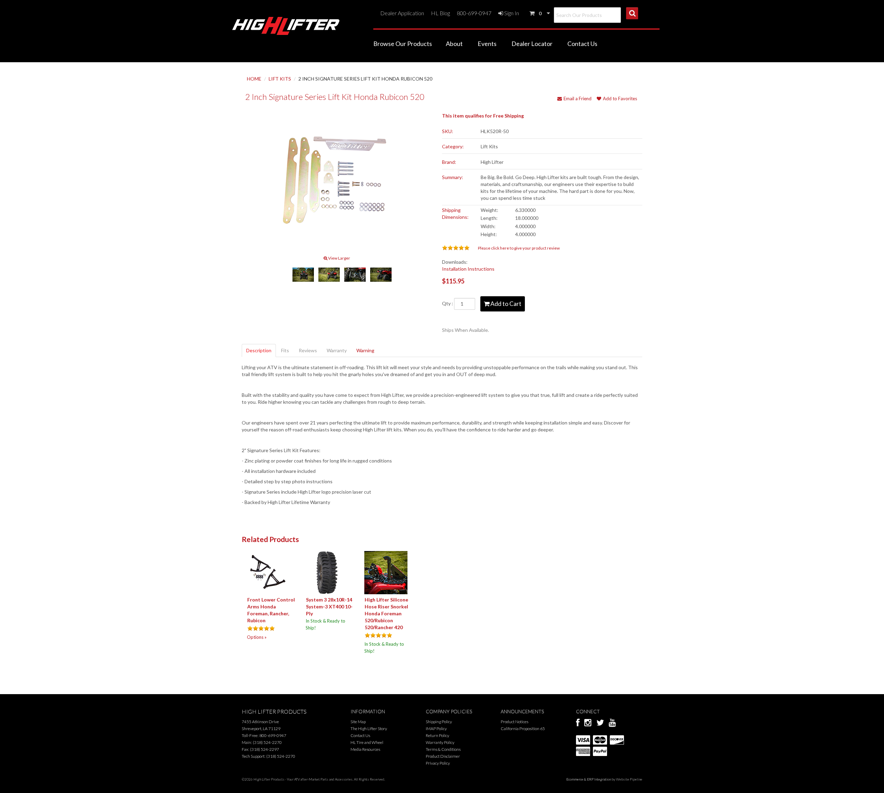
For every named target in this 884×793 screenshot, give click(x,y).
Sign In (511, 13)
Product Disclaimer (443, 756)
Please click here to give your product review (519, 248)
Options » (257, 637)
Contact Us (582, 43)
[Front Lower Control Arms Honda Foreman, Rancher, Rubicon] (268, 572)
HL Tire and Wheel (366, 742)
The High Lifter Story (368, 728)
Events (487, 43)
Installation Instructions (468, 269)
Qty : (448, 303)
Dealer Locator (531, 43)
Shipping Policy (439, 721)
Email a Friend (578, 98)
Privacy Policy (438, 763)
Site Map (358, 721)
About (454, 43)
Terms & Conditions (443, 749)
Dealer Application (402, 13)
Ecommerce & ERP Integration (588, 779)
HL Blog (440, 13)
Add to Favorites (620, 98)
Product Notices (514, 721)
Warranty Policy (440, 742)
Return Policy (437, 735)
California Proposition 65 (523, 728)
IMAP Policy (436, 728)
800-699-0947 (474, 13)
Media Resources (365, 749)
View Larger (338, 258)
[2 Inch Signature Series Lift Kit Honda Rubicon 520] (337, 181)
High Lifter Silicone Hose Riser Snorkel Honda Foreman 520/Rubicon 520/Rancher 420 (386, 613)
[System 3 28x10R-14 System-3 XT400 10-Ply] (327, 572)
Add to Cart (505, 303)
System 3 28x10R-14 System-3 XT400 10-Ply (329, 606)
